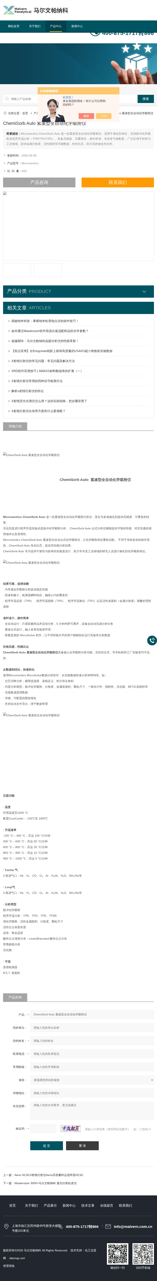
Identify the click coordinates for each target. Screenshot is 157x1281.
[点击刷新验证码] (70, 1128)
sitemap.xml (17, 1258)
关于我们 (34, 26)
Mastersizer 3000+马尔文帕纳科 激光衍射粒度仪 (46, 1183)
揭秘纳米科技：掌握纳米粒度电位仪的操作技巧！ (45, 321)
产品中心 (56, 26)
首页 (25, 113)
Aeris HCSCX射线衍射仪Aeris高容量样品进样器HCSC (49, 1175)
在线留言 (34, 37)
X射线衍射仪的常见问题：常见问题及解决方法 (43, 361)
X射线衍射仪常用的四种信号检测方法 (37, 381)
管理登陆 (9, 1266)
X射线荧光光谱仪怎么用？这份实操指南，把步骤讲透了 (49, 401)
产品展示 (50, 1205)
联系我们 (56, 37)
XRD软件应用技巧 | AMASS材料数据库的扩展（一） (47, 371)
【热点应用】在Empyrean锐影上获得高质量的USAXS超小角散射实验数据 (61, 351)
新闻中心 (77, 26)
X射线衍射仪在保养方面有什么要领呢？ (38, 411)
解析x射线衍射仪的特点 (27, 391)
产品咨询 (39, 182)
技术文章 (13, 37)
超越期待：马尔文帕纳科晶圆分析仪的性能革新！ (45, 341)
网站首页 (13, 26)
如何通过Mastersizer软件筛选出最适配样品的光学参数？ (50, 331)
